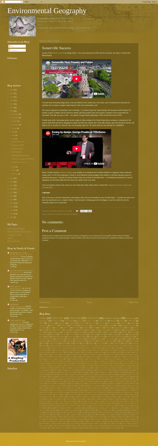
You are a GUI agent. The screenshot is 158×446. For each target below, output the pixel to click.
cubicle (135, 401)
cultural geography (98, 325)
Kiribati (94, 368)
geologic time (43, 410)
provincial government (98, 419)
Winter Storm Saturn (73, 394)
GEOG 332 (91, 321)
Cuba (102, 354)
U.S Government (103, 390)
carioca (86, 399)
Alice (128, 345)
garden (80, 408)
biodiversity (103, 396)
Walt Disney (121, 392)
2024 (12, 97)
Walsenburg (113, 392)
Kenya (53, 368)
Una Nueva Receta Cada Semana (21, 271)
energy (61, 405)
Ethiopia (74, 330)
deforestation (43, 341)
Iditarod (99, 365)
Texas (42, 323)
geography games (107, 408)
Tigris (73, 390)
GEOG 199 (53, 334)
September (15, 125)
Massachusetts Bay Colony (67, 372)
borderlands (82, 323)
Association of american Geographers (64, 347)
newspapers (124, 416)
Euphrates (42, 359)
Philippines (77, 381)
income (83, 412)
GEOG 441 (50, 361)
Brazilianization (43, 352)
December (15, 114)
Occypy (96, 379)
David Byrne (126, 354)
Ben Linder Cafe (69, 350)
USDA (121, 390)
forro (46, 408)
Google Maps (82, 334)
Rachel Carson (50, 383)
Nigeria (135, 376)
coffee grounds (44, 401)
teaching (65, 425)
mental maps (129, 414)
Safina (94, 328)
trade (47, 332)
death (59, 403)
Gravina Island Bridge (66, 363)
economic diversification (125, 403)
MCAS (63, 370)
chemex (107, 399)
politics (135, 328)
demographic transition (56, 341)
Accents (112, 345)
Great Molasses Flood (89, 363)
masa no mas (107, 414)
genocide (86, 408)
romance (108, 421)
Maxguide (83, 372)
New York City (116, 376)
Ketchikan (59, 368)
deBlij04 (133, 323)
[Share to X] (86, 211)
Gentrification (47, 187)
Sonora (55, 388)
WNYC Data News (95, 392)
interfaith (97, 412)
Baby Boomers (107, 347)
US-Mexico (124, 323)
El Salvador (84, 356)
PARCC (128, 379)
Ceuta (131, 352)
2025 (12, 93)
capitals (62, 399)
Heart (118, 363)
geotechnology (52, 410)
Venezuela (70, 339)
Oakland (77, 379)
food (117, 325)
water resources (62, 428)
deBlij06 (46, 403)
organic (77, 343)
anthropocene (80, 339)
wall (56, 428)
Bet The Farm (78, 350)
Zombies (109, 394)
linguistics (47, 414)
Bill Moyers (118, 350)
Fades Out (77, 359)
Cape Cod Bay (109, 352)
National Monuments (58, 336)
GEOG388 (75, 318)
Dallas (119, 354)
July (13, 132)
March (14, 170)
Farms (84, 359)
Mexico (113, 321)
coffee (43, 318)
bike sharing (89, 396)
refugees (91, 343)
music (129, 328)
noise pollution (133, 416)
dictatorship (79, 403)
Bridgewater (80, 332)
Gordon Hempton (54, 363)
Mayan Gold (106, 372)
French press (122, 359)
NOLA (42, 336)
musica (79, 321)
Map (124, 370)
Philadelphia (69, 381)
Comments (14, 50)
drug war (105, 403)
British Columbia (59, 352)
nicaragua (43, 328)
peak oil (84, 343)
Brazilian (134, 350)
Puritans (131, 381)
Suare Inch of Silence (118, 388)
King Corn (87, 368)
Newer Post (45, 302)
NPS (47, 376)
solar (94, 423)
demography (69, 341)
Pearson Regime (59, 381)
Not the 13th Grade (13, 241)
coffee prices (61, 401)
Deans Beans (135, 354)
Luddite (49, 370)
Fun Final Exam (16, 152)
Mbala (113, 372)
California (93, 352)
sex (66, 423)
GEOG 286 (64, 325)
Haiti (108, 363)
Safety (129, 383)
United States (60, 339)
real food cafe (48, 421)
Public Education (116, 381)
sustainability (117, 343)
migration (61, 323)
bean (64, 396)
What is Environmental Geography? (19, 232)
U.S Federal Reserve (92, 390)
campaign (42, 399)
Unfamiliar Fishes (45, 392)
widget (89, 428)
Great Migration (78, 363)
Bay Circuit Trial (126, 347)
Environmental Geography (47, 11)
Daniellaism (14, 304)
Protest (107, 381)
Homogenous (54, 365)
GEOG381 (57, 318)
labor (119, 412)
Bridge (51, 352)
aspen (128, 394)
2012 (12, 203)
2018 (12, 182)
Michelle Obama (53, 374)
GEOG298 (73, 214)
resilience (71, 421)
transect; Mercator (96, 425)
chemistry (113, 399)
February (15, 174)
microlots (43, 416)
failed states (112, 405)
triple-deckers (111, 425)
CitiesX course (57, 53)
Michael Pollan (43, 374)
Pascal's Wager (43, 381)
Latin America (101, 368)
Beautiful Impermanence (17, 306)
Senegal (85, 385)
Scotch (66, 385)
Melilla (127, 372)
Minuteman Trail (90, 374)
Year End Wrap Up (16, 322)
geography (44, 321)
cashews (96, 399)
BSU (100, 347)
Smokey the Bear (134, 385)
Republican (65, 383)
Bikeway (98, 350)
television (126, 343)
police (71, 419)
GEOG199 (50, 214)
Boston (51, 330)
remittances (64, 421)
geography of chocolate (119, 408)
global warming (133, 341)
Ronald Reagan (99, 383)
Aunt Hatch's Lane (87, 347)
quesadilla (129, 419)
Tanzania (48, 390)
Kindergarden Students (76, 368)
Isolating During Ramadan (20, 155)
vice (47, 428)
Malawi (85, 370)
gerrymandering (62, 410)
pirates (58, 419)
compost (82, 401)
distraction (98, 403)
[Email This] (81, 211)
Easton (77, 356)
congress (99, 401)
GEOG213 (57, 361)
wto (121, 428)
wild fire (99, 428)
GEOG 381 (103, 321)
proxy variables (110, 419)
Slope (126, 385)
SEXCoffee (122, 383)
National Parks (71, 336)
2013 (12, 199)
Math (77, 372)
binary (96, 396)
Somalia (43, 388)
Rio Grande (100, 336)
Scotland (72, 385)
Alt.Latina (133, 345)
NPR (47, 336)
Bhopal (86, 350)
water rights (134, 343)
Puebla (125, 381)
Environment (43, 334)
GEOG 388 (72, 334)
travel (104, 425)
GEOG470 (92, 318)
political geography (79, 419)
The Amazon (55, 390)
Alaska (65, 332)
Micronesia (62, 374)
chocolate (119, 339)
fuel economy (73, 408)
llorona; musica (63, 414)
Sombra (50, 388)
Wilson (63, 394)
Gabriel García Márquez (75, 361)
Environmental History (131, 356)
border (96, 330)
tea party (59, 425)
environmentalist (84, 405)
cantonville (55, 399)
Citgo (48, 354)
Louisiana (134, 368)
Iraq (131, 365)
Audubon (78, 347)
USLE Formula (128, 390)
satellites (130, 421)
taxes (53, 425)
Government (93, 334)
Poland (94, 381)
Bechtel (135, 347)
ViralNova (85, 392)
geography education (96, 408)
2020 (12, 111)
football (134, 405)
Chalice (136, 352)
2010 (12, 210)
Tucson (78, 390)
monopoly (68, 416)
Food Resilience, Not (18, 162)
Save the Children (58, 385)
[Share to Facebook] (88, 211)
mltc (63, 416)
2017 (12, 185)
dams (41, 403)
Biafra (91, 350)
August (14, 128)
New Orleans (83, 336)
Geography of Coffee (14, 235)
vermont (42, 428)
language (125, 412)
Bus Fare (74, 352)
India (107, 334)
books (116, 396)
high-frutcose (130, 410)
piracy (53, 419)
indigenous (90, 412)
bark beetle (58, 396)
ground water (101, 410)
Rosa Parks (115, 383)
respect (84, 421)
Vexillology (72, 392)
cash (91, 399)
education (51, 323)
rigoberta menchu (92, 421)
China (102, 332)
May (89, 372)
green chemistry (91, 410)
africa (100, 328)
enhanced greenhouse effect (71, 405)
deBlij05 (108, 328)
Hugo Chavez (87, 365)
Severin (100, 385)
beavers (69, 396)
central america (109, 339)
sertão (61, 423)
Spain (91, 388)
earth (115, 403)
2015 (12, 192)
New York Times (126, 376)
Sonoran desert (63, 388)
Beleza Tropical (43, 350)
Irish (135, 365)
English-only (120, 356)
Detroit (67, 330)
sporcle (131, 423)
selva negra (50, 423)
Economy (133, 332)
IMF (94, 365)
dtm (111, 403)
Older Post (133, 302)
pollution (89, 419)
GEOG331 (101, 323)
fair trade (110, 325)
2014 (12, 196)
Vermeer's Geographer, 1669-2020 (22, 159)
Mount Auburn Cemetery (130, 374)
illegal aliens (76, 412)
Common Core (80, 354)
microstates (51, 416)
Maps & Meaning (15, 288)
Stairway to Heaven (100, 388)
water (50, 328)
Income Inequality (117, 365)
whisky (84, 428)
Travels (9, 238)
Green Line (127, 185)
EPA (118, 332)
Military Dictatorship (79, 374)
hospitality (47, 412)
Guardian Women (17, 149)
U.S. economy (113, 390)
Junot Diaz (47, 368)
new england (109, 416)
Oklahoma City (112, 379)
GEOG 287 (62, 334)
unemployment (55, 332)
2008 (12, 217)
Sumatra (128, 388)
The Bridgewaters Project (19, 253)
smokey (89, 423)
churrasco (128, 399)
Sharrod (106, 385)
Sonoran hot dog (73, 388)
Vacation (64, 392)
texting (76, 425)
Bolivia (44, 330)
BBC (95, 347)
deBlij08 (53, 403)
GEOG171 (76, 328)
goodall (83, 410)
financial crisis (126, 405)
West (52, 394)
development (71, 403)
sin (84, 423)
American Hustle (44, 347)
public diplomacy (120, 419)
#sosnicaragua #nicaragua (76, 345)
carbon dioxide (69, 399)
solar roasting (100, 423)
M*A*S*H (56, 370)
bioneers (111, 396)
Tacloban (42, 390)
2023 (12, 100)
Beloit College (58, 350)
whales (44, 345)
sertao (56, 423)
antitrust (123, 394)
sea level (43, 423)
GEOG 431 (42, 361)
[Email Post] (77, 211)
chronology (121, 399)
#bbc (49, 345)
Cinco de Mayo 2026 (16, 272)
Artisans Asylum (66, 172)
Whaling (57, 394)
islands (44, 343)
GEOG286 (58, 214)
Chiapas (96, 332)
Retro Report (73, 383)
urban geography (127, 425)
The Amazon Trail (65, 390)
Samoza (135, 383)
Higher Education (126, 363)
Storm (109, 388)
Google (46, 363)
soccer (109, 343)
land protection (119, 328)
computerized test (91, 401)
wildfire (106, 428)
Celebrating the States (17, 320)
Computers (96, 354)
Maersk (80, 370)
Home (89, 302)
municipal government (78, 416)
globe (77, 410)
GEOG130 (130, 318)
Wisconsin (82, 394)
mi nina (136, 414)
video (51, 428)
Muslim (41, 376)
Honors (62, 365)
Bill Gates (110, 350)
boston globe (124, 396)
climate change (112, 318)
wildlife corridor (114, 428)
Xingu (97, 394)
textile (71, 425)
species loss (125, 423)
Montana (113, 374)
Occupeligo (89, 379)
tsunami (119, 425)
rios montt (101, 421)
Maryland (55, 372)
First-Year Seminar (92, 359)
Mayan (99, 372)
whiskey (78, 428)
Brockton (68, 352)
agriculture (116, 394)
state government (45, 425)
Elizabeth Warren (93, 356)
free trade (66, 408)
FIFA (67, 359)
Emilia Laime (111, 356)
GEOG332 (56, 321)
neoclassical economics (98, 416)
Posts (12, 46)
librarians (64, 343)
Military (69, 374)
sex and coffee (72, 423)
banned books (49, 396)
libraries (119, 330)
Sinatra (121, 385)
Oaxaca (83, 379)
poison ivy (65, 419)
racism (41, 421)
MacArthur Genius (71, 370)
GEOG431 (68, 321)
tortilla (82, 425)
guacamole (109, 410)
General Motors (117, 361)
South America (84, 388)
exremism (104, 405)
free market (58, 408)
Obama (89, 330)
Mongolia (99, 374)
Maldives (123, 334)
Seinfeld (79, 385)
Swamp (134, 388)
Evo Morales (60, 359)
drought (112, 330)
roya (114, 421)
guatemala (116, 410)
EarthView (125, 332)
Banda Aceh (117, 347)
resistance (78, 421)
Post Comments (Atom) (56, 307)
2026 (12, 90)
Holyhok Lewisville (44, 365)
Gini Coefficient (127, 361)
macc (70, 414)
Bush (80, 352)
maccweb (76, 414)
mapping (100, 414)
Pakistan (134, 379)
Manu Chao (118, 370)
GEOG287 (66, 214)
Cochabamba (64, 354)
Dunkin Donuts (55, 356)
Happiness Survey (115, 185)
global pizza (71, 410)
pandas (41, 419)
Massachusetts (112, 323)
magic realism (83, 414)
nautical (88, 416)
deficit (64, 403)
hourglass (54, 412)
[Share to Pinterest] (90, 211)
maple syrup (93, 414)
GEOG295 (85, 328)
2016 (12, 189)
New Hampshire (107, 376)
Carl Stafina (118, 352)
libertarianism (133, 412)
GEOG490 (64, 361)
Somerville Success (17, 142)
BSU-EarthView (15, 286)
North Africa (65, 379)
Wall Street (105, 392)
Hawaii (101, 334)
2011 (12, 207)
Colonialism (110, 332)
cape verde (90, 339)
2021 (12, 108)
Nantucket (52, 376)
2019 (12, 178)
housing (61, 412)
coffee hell (53, 401)
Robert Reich (81, 383)
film (117, 341)
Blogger (89, 441)
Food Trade (102, 359)
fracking (52, 408)
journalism (104, 412)
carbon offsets (78, 399)
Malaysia (92, 370)
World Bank (90, 394)
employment (91, 341)
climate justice (84, 325)
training (88, 425)
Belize (51, 350)
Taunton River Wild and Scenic (116, 336)
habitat (123, 410)
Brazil (121, 321)
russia (124, 421)
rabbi (135, 419)
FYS (71, 359)
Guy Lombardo (101, 363)
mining (57, 416)
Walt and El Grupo (132, 392)
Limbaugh (109, 368)
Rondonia (107, 383)
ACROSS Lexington (103, 345)
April (51, 347)
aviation (41, 396)
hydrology (67, 412)
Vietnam (79, 392)
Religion (91, 336)
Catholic (125, 352)
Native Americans (87, 376)
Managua (82, 330)
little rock (54, 414)
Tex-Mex (130, 336)
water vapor (71, 428)
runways (119, 421)
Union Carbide (56, 392)
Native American (77, 376)
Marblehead (131, 370)
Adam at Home (120, 345)
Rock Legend (90, 383)
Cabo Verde (86, 352)
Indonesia (126, 365)
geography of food (131, 408)
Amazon (71, 332)
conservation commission (110, 401)
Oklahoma (103, 379)
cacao (131, 396)
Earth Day (63, 356)
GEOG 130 (54, 325)
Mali (112, 370)
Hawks (113, 363)
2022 (12, 104)
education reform (81, 341)
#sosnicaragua (63, 345)
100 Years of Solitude (89, 345)
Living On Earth (125, 368)
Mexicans (134, 372)
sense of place (100, 343)
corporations (121, 401)
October (15, 121)
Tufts (83, 390)
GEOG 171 (66, 328)
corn (126, 339)
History (135, 363)
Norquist (57, 379)
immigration (44, 325)
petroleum (47, 419)
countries (129, 401)
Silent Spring (113, 385)
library (41, 414)
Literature (116, 368)
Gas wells (99, 361)
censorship (99, 339)
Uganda (136, 390)
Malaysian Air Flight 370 (102, 370)
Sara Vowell (49, 385)
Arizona (57, 328)
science (136, 421)
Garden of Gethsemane (88, 361)
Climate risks (55, 354)
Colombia (72, 354)
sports (136, 423)
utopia (135, 425)
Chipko (43, 354)
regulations (56, 421)
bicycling (81, 396)
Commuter (89, 354)
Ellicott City (102, 356)
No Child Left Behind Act (46, 379)
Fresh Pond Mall (132, 359)
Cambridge (101, 352)
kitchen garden (112, 412)
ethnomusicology (95, 405)
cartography (103, 330)
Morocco (120, 374)
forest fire (123, 341)
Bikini (104, 350)
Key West (66, 368)
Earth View (70, 356)
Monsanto (106, 374)
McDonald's (120, 372)
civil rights (135, 399)
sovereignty (117, 423)
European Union (51, 359)
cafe (135, 396)
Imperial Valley (106, 365)
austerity (134, 394)
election (49, 405)
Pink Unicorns (86, 381)
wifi (94, 428)
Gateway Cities (107, 361)
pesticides (127, 330)
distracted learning (89, 403)
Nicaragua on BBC (17, 145)
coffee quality (69, 401)
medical (122, 414)
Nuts (71, 379)
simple (79, 423)
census (101, 399)
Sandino (42, 385)
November (15, 118)
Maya (94, 372)
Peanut (51, 381)
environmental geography (105, 341)
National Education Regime (64, 376)
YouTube (103, 394)
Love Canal (42, 370)
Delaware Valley (45, 356)
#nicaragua (55, 345)
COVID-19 (58, 330)
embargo (55, 405)
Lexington (115, 334)
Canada (89, 332)
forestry (41, 408)
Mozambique (132, 334)
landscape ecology (53, 343)
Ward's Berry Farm (44, 394)
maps (70, 343)
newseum (117, 416)
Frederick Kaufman (112, 359)
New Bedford (97, 376)
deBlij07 (133, 339)
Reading (58, 383)
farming (119, 405)
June (13, 135)
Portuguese (101, 381)
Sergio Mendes (92, 385)
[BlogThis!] (83, 211)
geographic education (128, 325)
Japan (41, 368)
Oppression (121, 379)
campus (48, 399)
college (76, 401)
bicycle (75, 396)
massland (115, 414)
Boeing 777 (127, 350)
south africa (109, 423)
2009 (12, 214)
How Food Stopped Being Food (74, 365)
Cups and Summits (111, 354)
